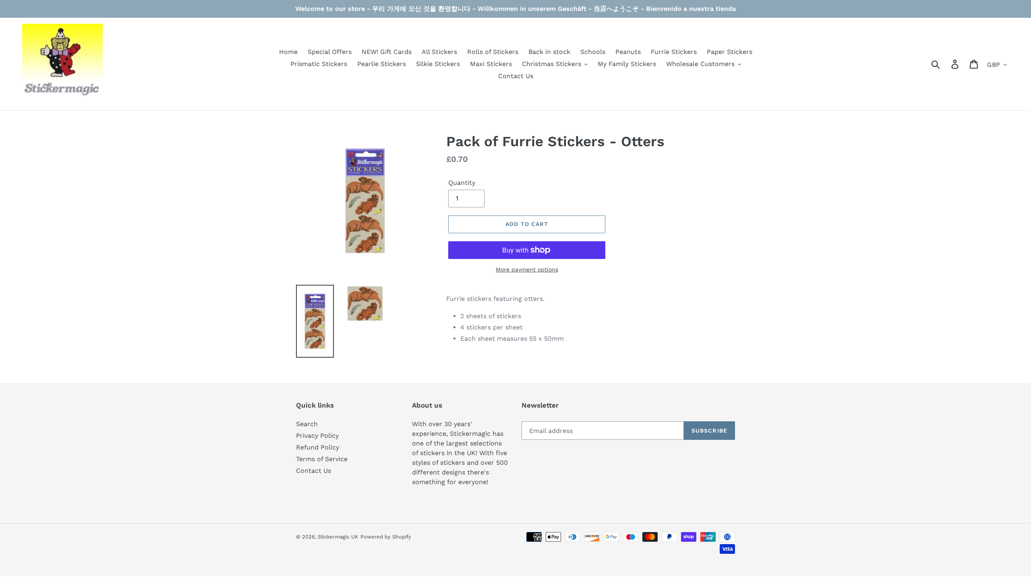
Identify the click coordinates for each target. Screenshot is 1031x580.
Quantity (461, 182)
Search (307, 424)
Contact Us (313, 470)
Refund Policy (317, 447)
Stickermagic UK (338, 537)
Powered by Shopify (385, 537)
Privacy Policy (317, 435)
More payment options (527, 269)
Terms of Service (322, 459)
